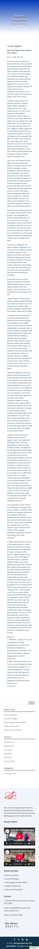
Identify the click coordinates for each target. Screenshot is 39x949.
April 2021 (8, 757)
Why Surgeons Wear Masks (15, 722)
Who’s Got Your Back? (12, 730)
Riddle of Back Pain (11, 726)
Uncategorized (10, 773)
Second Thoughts (11, 718)
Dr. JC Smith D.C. (21, 23)
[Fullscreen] (32, 843)
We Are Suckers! (10, 715)
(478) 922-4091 (16, 915)
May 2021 (8, 753)
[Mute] (29, 843)
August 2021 (9, 746)
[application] (19, 836)
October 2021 (9, 742)
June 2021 (8, 750)
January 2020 (9, 761)
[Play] (7, 843)
